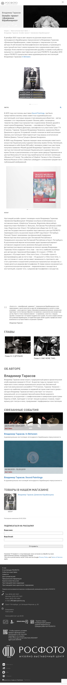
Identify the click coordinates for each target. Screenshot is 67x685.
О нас (4, 568)
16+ (3, 591)
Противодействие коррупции (13, 583)
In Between (26, 57)
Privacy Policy (43, 557)
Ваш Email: (8, 537)
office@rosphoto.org (17, 601)
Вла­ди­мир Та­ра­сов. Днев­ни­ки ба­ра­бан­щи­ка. (36, 495)
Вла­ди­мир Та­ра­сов (19, 376)
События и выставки (9, 572)
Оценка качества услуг (10, 581)
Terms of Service (56, 557)
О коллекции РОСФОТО (10, 570)
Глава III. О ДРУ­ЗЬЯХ (14, 356)
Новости (5, 574)
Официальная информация (11, 579)
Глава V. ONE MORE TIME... (45, 358)
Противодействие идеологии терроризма (18, 585)
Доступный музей (8, 576)
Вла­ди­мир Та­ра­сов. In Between (20, 434)
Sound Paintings (38, 113)
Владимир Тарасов (11, 13)
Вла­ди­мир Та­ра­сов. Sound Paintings (23, 477)
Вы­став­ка (8, 428)
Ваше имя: (8, 530)
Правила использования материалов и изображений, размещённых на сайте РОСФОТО (28, 589)
